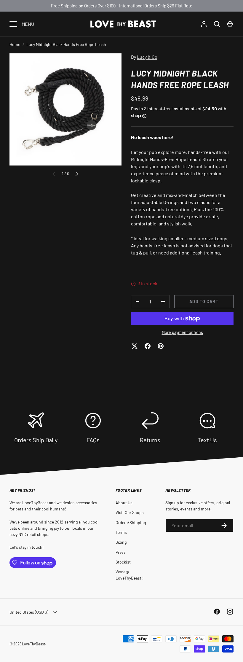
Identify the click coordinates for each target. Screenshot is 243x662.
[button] (229, 24)
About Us (124, 502)
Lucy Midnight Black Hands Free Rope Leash (66, 44)
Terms (121, 532)
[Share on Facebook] (147, 346)
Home (14, 44)
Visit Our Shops (130, 512)
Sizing (121, 542)
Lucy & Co (147, 57)
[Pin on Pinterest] (160, 346)
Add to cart (203, 301)
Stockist (123, 561)
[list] (65, 109)
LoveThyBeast (33, 644)
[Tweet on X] (134, 346)
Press (121, 552)
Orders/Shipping (131, 522)
